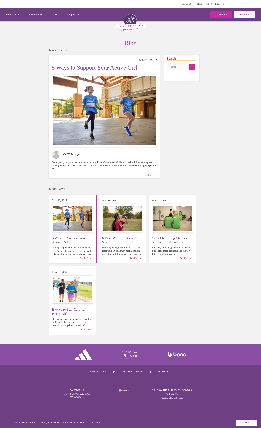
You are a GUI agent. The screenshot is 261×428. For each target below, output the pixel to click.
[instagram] (233, 4)
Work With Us (97, 372)
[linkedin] (238, 4)
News (209, 4)
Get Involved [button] (36, 14)
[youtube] (246, 4)
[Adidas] (83, 354)
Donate (222, 14)
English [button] (220, 4)
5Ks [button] (55, 14)
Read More (149, 175)
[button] (257, 4)
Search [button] (173, 67)
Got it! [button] (246, 423)
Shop (199, 4)
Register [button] (244, 14)
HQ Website (165, 372)
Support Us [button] (73, 14)
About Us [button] (186, 4)
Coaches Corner (132, 372)
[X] (242, 4)
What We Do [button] (12, 14)
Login (2, 4)
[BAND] (177, 354)
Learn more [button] (94, 422)
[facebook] (250, 4)
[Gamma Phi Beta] (130, 354)
